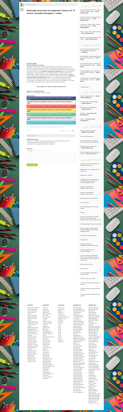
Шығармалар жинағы (33, 330)
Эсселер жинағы (32, 332)
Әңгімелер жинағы (32, 337)
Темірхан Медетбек (93, 364)
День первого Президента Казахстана (46, 369)
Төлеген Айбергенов (94, 367)
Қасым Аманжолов (78, 381)
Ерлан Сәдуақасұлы (78, 392)
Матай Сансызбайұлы (94, 315)
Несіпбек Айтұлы (93, 335)
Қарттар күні (46, 353)
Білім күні (45, 349)
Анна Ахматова (77, 326)
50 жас (59, 330)
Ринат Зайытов (92, 347)
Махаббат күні (46, 327)
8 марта (45, 320)
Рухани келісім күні (47, 358)
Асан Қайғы (76, 318)
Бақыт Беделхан (77, 332)
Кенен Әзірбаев (77, 370)
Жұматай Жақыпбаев (78, 360)
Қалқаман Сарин (77, 375)
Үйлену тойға (61, 307)
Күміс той (60, 323)
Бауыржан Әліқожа (78, 337)
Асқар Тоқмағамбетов (78, 321)
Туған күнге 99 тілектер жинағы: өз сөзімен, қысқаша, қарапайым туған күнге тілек (48, 141)
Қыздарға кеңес (32, 358)
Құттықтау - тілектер (33, 344)
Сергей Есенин (92, 357)
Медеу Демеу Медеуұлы (95, 327)
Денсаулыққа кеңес (32, 353)
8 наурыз (45, 318)
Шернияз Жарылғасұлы (95, 393)
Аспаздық (30, 335)
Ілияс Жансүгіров (93, 403)
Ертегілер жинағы (32, 340)
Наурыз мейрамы (47, 321)
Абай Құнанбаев (77, 307)
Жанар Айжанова (77, 352)
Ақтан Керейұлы (77, 312)
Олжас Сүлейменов (93, 341)
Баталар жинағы (32, 338)
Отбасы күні (46, 350)
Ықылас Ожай (92, 401)
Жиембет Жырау (77, 358)
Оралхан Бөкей (92, 344)
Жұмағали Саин (77, 361)
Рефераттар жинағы (33, 321)
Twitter (48, 92)
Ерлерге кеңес (31, 357)
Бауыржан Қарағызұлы (79, 338)
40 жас (59, 329)
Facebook (29, 92)
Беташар (60, 320)
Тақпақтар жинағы (32, 310)
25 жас (59, 326)
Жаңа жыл (45, 307)
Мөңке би (91, 324)
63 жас (59, 335)
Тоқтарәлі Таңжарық (94, 366)
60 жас (59, 334)
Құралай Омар (77, 383)
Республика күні (47, 360)
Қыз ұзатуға (61, 309)
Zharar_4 (68, 130)
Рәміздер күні (46, 344)
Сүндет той (61, 314)
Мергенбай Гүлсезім (87, 148)
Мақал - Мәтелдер (32, 315)
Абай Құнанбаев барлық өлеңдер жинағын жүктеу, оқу (41, 142)
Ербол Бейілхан (77, 386)
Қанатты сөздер (32, 347)
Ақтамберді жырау (78, 315)
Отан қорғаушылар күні (49, 337)
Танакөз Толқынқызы (94, 361)
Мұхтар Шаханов (93, 332)
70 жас (59, 337)
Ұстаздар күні (46, 355)
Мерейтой (60, 312)
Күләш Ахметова (77, 372)
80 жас (59, 338)
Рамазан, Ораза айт (48, 377)
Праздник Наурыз (47, 323)
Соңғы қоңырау (47, 341)
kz (29, 127)
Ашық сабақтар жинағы (34, 307)
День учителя (46, 357)
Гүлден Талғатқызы (91, 153)
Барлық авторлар (84, 87)
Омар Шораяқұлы (93, 340)
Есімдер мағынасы (32, 341)
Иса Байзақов (76, 366)
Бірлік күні (45, 329)
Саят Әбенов (92, 353)
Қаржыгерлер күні (47, 364)
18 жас (59, 324)
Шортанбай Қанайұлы (94, 395)
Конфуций (85, 52)
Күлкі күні (45, 324)
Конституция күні (47, 347)
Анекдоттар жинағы (33, 334)
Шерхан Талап (92, 392)
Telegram (43, 92)
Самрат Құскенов (86, 103)
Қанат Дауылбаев (77, 373)
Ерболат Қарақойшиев (79, 387)
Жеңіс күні (45, 338)
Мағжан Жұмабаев (93, 309)
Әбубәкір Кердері (77, 327)
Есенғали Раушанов (78, 384)
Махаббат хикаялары (33, 346)
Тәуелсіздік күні (47, 372)
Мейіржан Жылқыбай (88, 132)
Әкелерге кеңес (31, 360)
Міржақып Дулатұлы (94, 330)
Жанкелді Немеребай (78, 357)
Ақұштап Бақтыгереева (79, 310)
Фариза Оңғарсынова (94, 398)
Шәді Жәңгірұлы (93, 386)
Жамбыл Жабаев (77, 350)
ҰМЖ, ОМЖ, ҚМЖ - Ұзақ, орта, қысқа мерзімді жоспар (44, 127)
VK (33, 92)
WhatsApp (37, 92)
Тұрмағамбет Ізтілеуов (94, 369)
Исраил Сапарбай (77, 369)
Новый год (45, 309)
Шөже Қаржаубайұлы (94, 396)
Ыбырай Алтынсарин (94, 400)
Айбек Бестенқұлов (78, 324)
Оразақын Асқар (93, 346)
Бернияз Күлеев (77, 341)
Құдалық (60, 310)
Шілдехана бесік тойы (63, 317)
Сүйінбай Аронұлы (93, 352)
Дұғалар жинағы (32, 343)
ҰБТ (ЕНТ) (30, 349)
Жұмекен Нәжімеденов (79, 363)
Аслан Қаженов (77, 320)
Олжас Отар (92, 343)
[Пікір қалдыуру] (21, 9)
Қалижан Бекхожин (78, 380)
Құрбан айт (46, 378)
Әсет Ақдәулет (77, 330)
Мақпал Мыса (92, 314)
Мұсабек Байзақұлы (94, 320)
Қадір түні (60, 341)
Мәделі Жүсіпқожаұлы (94, 317)
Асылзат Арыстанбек (78, 323)
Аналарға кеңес (31, 361)
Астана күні (45, 346)
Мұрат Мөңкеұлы (93, 318)
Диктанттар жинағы (32, 309)
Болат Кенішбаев (77, 346)
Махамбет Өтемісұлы (94, 307)
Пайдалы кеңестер (32, 350)
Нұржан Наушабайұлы (94, 337)
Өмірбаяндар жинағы (33, 327)
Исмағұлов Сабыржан (78, 367)
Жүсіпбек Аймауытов (78, 364)
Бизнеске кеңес (31, 352)
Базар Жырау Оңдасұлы (79, 340)
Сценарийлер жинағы (33, 323)
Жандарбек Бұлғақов (78, 353)
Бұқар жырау (76, 347)
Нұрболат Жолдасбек (94, 338)
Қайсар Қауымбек (77, 378)
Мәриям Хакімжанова (94, 326)
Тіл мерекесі (46, 352)
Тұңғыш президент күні (49, 366)
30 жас (59, 327)
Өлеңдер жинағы (32, 329)
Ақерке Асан (76, 314)
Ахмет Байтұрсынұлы (88, 33)
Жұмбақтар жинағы (32, 317)
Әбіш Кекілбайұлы (78, 329)
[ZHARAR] (21, 4)
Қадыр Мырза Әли (78, 377)
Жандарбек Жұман (78, 355)
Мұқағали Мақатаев (94, 329)
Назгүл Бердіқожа (93, 334)
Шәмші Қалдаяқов (93, 390)
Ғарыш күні (45, 326)
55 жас (59, 332)
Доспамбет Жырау (78, 349)
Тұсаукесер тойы (62, 318)
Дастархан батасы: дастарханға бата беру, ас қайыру (40, 144)
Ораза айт (60, 340)
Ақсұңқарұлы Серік (78, 317)
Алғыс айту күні (47, 317)
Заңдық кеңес (31, 355)
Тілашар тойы (61, 315)
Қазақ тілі (61, 127)
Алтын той (60, 321)
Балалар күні (46, 343)
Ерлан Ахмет (76, 389)
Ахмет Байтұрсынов (78, 309)
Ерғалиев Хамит (77, 390)
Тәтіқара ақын (92, 363)
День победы (46, 340)
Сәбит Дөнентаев (93, 355)
